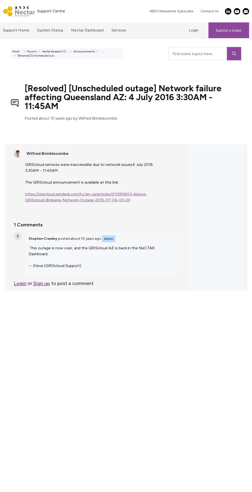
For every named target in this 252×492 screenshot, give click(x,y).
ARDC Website (17, 338)
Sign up (41, 283)
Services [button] (118, 30)
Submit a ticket (229, 30)
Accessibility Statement (25, 355)
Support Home (16, 30)
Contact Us (210, 11)
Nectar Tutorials (18, 326)
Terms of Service (19, 314)
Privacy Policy (16, 350)
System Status (50, 30)
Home (16, 51)
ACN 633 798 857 (16, 361)
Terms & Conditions (21, 344)
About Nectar (16, 332)
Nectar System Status (24, 320)
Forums (32, 51)
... (103, 51)
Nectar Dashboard (87, 30)
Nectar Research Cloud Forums (61, 51)
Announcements (84, 51)
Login (194, 30)
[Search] (234, 53)
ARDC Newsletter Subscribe (171, 11)
